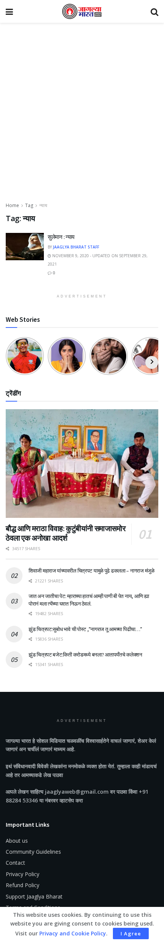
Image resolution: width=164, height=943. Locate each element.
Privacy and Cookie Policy (72, 933)
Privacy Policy (22, 874)
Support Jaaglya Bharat (34, 896)
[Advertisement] (82, 116)
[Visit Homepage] (82, 11)
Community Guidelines (33, 851)
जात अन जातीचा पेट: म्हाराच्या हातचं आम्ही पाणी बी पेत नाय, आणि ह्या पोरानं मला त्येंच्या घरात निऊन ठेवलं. (89, 600)
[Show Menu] (9, 11)
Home (12, 205)
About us (17, 840)
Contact (15, 862)
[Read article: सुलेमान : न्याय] (25, 246)
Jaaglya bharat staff (76, 247)
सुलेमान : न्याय (61, 236)
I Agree (131, 933)
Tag (29, 205)
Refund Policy (22, 885)
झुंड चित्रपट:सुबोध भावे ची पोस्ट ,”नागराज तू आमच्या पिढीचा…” (85, 629)
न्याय (43, 205)
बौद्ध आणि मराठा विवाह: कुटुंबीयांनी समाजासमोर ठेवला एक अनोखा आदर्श (65, 533)
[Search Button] (154, 11)
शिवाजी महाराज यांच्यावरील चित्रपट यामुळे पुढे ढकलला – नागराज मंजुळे (91, 570)
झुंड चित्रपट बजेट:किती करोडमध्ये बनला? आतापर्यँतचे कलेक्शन (85, 654)
